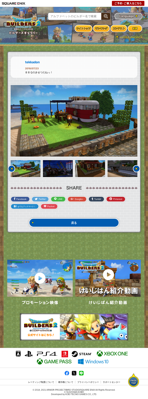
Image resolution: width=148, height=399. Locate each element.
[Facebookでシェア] (67, 374)
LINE (60, 199)
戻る (74, 223)
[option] (74, 121)
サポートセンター (111, 382)
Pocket (51, 206)
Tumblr (97, 199)
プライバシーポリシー (88, 382)
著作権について (65, 382)
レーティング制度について (41, 382)
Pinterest (117, 199)
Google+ (79, 199)
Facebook (21, 199)
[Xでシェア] (74, 374)
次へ (136, 168)
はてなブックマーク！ (27, 206)
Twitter (42, 199)
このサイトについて (131, 36)
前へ (11, 168)
